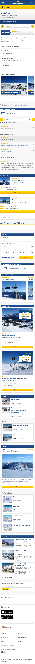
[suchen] (32, 2)
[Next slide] (33, 85)
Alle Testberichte (4, 217)
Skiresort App (5, 607)
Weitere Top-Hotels (7, 577)
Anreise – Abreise (6, 237)
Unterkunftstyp (26, 250)
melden (26, 105)
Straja (8, 7)
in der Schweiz (17, 337)
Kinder (10, 250)
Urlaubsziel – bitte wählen (8, 243)
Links (20, 633)
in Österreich (24, 183)
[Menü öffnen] (2, 2)
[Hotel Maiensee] (5, 555)
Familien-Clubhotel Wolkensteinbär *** (20, 564)
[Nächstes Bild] (32, 289)
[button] (8, 258)
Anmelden (5, 589)
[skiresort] (17, 2)
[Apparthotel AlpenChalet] (5, 543)
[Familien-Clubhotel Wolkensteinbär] (5, 568)
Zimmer (17, 250)
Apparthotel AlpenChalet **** (23, 539)
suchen (26, 257)
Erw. (3, 250)
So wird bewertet (7, 42)
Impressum (4, 637)
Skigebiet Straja (13, 15)
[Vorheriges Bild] (3, 289)
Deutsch (8, 627)
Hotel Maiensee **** (20, 550)
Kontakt (3, 633)
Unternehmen (22, 637)
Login (20, 641)
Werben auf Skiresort (7, 645)
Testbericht (22, 163)
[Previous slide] (2, 85)
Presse (3, 641)
